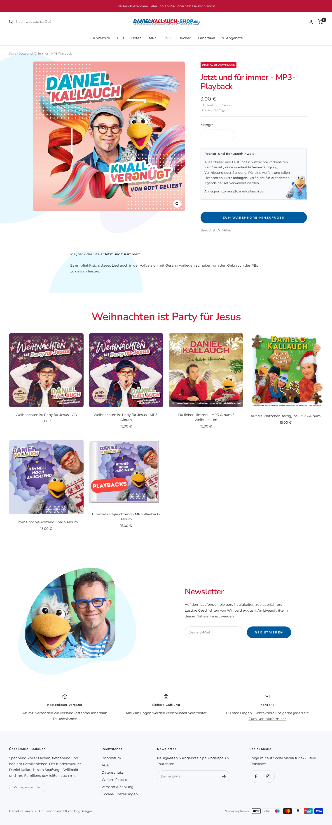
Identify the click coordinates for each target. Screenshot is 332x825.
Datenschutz (112, 772)
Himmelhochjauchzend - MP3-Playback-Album (126, 516)
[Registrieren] (224, 776)
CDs (120, 38)
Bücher (184, 38)
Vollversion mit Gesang (159, 265)
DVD (167, 38)
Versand (227, 105)
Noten (136, 38)
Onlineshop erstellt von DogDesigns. (66, 811)
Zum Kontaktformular (267, 719)
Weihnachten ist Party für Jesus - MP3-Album (126, 417)
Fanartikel (206, 38)
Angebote (232, 38)
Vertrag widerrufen (27, 787)
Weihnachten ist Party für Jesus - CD (46, 415)
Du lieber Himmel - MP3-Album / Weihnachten (206, 417)
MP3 (152, 38)
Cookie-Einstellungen (120, 794)
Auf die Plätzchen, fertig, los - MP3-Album (286, 416)
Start (12, 53)
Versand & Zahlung (117, 787)
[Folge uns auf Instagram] (268, 776)
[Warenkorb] (320, 21)
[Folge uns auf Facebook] (256, 776)
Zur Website (99, 38)
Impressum (111, 758)
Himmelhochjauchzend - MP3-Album (46, 522)
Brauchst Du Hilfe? (216, 230)
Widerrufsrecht (114, 779)
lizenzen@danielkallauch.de (241, 191)
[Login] (311, 22)
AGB (105, 765)
